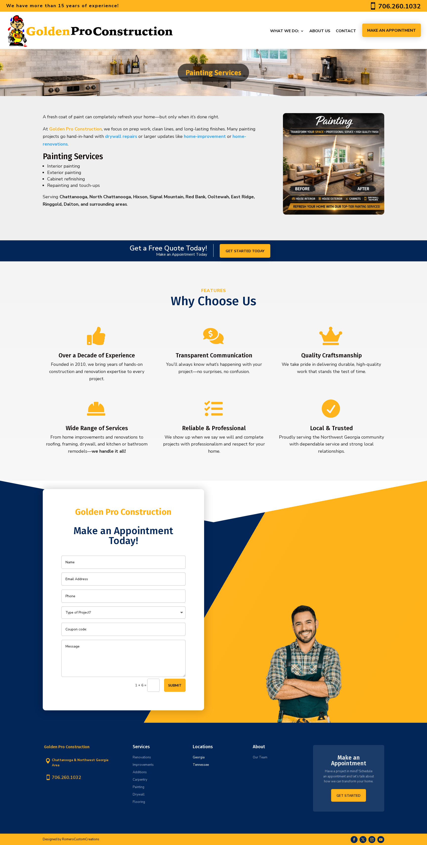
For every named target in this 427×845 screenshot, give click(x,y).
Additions (140, 772)
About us (319, 31)
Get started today (245, 251)
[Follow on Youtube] (380, 839)
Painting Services (213, 72)
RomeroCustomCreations (80, 839)
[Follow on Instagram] (371, 839)
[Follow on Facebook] (354, 839)
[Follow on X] (363, 839)
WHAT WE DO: (284, 31)
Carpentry (140, 779)
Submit (175, 685)
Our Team (260, 757)
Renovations (142, 757)
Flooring (139, 802)
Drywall (139, 794)
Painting (138, 787)
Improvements (143, 765)
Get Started (349, 795)
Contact (346, 31)
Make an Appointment (391, 30)
